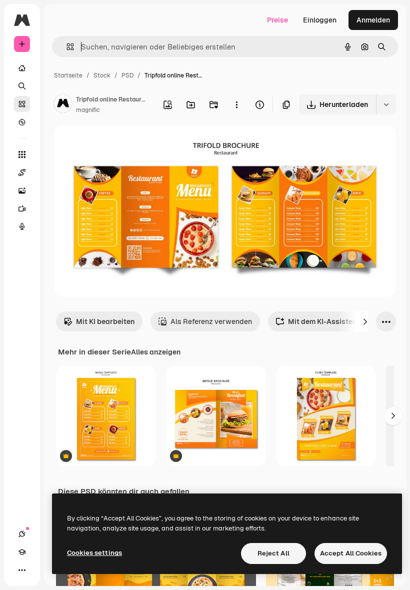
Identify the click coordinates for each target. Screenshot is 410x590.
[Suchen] (22, 86)
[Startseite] (22, 68)
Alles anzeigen (155, 352)
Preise (277, 20)
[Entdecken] (22, 122)
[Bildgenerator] (22, 190)
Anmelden (373, 20)
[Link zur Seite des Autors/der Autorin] (63, 105)
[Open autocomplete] (66, 46)
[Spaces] (22, 172)
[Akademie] (22, 552)
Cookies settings (94, 552)
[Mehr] (22, 570)
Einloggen (319, 20)
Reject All (274, 553)
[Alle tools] (22, 154)
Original (118, 145)
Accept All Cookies (351, 553)
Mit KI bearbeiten (105, 321)
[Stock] (22, 104)
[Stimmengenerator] (22, 226)
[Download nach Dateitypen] (386, 104)
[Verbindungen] (22, 534)
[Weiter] (365, 322)
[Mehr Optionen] (236, 104)
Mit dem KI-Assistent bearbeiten (343, 321)
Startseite (68, 76)
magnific (88, 110)
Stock (102, 76)
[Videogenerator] (22, 208)
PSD (128, 76)
